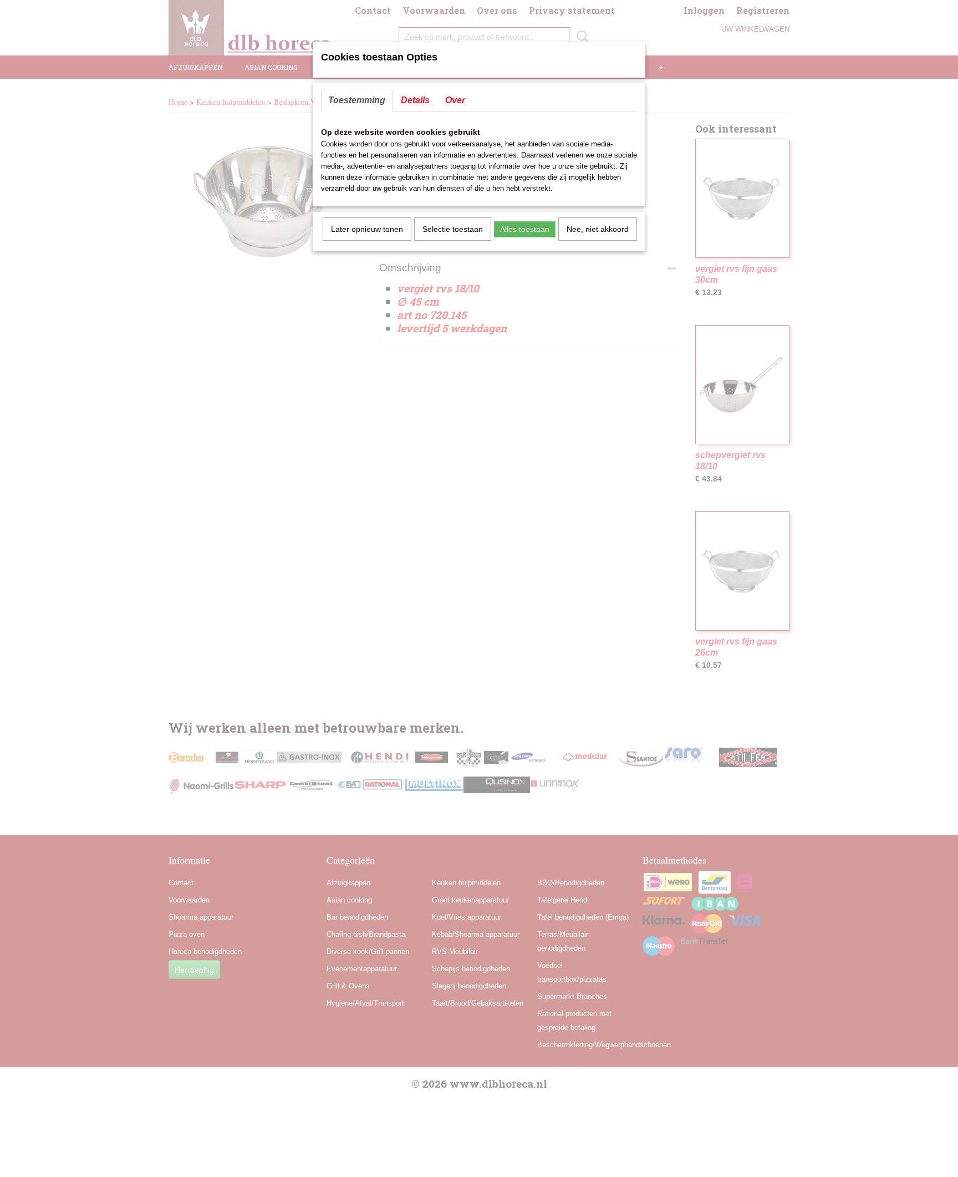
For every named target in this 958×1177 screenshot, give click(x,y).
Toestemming (356, 100)
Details (415, 100)
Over (455, 100)
